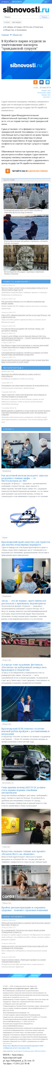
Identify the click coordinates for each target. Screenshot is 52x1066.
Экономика (21, 30)
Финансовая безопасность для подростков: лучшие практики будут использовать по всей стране (25, 361)
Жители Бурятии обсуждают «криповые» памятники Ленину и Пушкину (24, 273)
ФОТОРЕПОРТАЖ (13, 368)
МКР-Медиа (16, 22)
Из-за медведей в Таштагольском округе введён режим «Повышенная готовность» (23, 931)
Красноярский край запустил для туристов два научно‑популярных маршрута (25, 543)
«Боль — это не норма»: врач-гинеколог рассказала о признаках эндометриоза (23, 602)
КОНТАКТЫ (18, 976)
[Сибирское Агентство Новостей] (26, 9)
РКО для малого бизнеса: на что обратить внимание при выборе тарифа (23, 302)
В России (28, 27)
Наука (4, 537)
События (6, 847)
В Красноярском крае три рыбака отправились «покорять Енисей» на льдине (26, 242)
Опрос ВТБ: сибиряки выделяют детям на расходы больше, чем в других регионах (26, 316)
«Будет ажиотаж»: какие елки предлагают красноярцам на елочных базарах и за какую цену (23, 396)
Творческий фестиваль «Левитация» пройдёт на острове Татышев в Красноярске (23, 961)
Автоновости (7, 783)
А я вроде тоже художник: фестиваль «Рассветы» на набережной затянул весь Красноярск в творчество (24, 667)
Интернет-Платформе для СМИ (26, 1051)
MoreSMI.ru (42, 1051)
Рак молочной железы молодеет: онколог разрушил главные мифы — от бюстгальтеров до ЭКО (24, 478)
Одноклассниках (38, 171)
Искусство (6, 660)
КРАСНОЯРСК (17, 2)
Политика (38, 27)
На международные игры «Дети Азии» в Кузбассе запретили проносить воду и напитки (23, 211)
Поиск (45, 17)
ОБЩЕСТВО (46, 90)
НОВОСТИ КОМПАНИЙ (16, 281)
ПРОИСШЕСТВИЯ (44, 93)
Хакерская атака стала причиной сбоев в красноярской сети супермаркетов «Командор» (24, 947)
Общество (9, 30)
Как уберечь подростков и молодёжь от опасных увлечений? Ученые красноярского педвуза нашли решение (25, 346)
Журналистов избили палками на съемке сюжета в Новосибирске (21, 375)
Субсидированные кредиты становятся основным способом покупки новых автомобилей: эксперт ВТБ (24, 354)
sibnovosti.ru (24, 997)
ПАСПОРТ (47, 97)
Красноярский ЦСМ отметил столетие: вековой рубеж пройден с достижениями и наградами (25, 731)
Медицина (6, 471)
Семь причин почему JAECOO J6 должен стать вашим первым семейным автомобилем (23, 790)
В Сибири (9, 27)
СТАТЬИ (8, 429)
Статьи (7, 22)
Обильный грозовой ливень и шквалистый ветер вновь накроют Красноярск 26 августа (26, 924)
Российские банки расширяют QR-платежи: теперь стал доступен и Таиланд (22, 330)
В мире (18, 27)
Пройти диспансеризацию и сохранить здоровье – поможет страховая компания (24, 909)
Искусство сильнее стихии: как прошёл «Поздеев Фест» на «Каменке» (23, 852)
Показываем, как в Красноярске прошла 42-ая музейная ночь (24, 385)
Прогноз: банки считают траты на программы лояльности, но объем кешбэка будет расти (24, 289)
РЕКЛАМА (34, 976)
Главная (5, 34)
